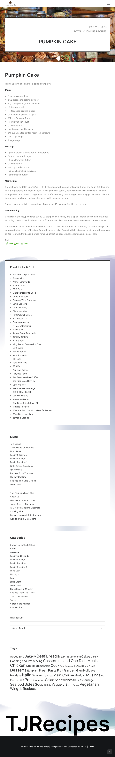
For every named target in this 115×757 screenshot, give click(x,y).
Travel (13, 600)
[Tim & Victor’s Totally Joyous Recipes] (10, 3)
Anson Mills (18, 278)
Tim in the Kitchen (19, 596)
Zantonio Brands (21, 417)
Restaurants (39, 680)
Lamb (37, 675)
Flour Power (16, 451)
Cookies (57, 665)
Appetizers (17, 656)
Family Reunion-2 (18, 462)
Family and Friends (19, 556)
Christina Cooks (20, 296)
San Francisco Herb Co (24, 381)
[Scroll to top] (109, 751)
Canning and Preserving (26, 661)
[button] (108, 3)
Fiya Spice (18, 329)
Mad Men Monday (46, 676)
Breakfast (64, 656)
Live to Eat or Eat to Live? (22, 500)
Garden (70, 670)
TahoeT (83, 747)
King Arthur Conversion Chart (27, 344)
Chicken (18, 665)
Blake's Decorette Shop (24, 292)
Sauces (78, 680)
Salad (49, 680)
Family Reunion (17, 559)
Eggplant (32, 670)
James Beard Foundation (25, 333)
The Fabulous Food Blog (22, 493)
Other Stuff (15, 484)
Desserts (14, 552)
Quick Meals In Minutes (21, 589)
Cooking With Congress (24, 300)
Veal (77, 685)
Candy (94, 656)
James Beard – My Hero (22, 504)
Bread (13, 548)
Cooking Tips (16, 511)
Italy (12, 578)
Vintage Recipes (21, 406)
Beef (41, 656)
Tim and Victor (42, 747)
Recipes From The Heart (22, 473)
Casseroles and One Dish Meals (70, 660)
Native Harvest (20, 351)
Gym (79, 670)
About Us (14, 496)
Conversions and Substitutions (25, 515)
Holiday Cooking (18, 477)
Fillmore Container (22, 326)
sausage (88, 680)
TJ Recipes (15, 444)
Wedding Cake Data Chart (23, 518)
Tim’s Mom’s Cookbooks (22, 447)
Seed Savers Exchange (24, 388)
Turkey (47, 684)
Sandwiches (64, 680)
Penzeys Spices (20, 370)
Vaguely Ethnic (63, 684)
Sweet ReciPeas (21, 399)
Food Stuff (15, 570)
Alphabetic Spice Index (24, 274)
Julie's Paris (19, 340)
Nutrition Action (20, 355)
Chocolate (33, 665)
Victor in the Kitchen (20, 603)
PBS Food (17, 366)
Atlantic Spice (19, 285)
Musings (93, 675)
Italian (28, 674)
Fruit (60, 670)
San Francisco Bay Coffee (25, 377)
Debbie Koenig (20, 307)
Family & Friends (18, 455)
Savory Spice (19, 384)
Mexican (80, 675)
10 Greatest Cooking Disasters (25, 507)
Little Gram (15, 581)
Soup (39, 684)
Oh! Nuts (17, 359)
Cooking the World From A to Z (80, 666)
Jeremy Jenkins (20, 337)
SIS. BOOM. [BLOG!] (22, 392)
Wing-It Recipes (23, 688)
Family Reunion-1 (18, 458)
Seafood (17, 684)
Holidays (14, 574)
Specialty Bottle (20, 395)
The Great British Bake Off (26, 403)
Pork (29, 679)
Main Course (63, 675)
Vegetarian (89, 684)
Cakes (85, 656)
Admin (91, 747)
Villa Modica (16, 607)
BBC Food (17, 289)
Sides (29, 684)
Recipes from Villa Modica (23, 480)
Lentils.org (18, 348)
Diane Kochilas (20, 311)
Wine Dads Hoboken (23, 414)
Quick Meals (16, 469)
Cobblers (45, 666)
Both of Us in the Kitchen (22, 545)
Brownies (76, 656)
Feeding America (21, 322)
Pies (21, 680)
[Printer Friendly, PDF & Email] (17, 243)
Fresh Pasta (48, 670)
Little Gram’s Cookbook (21, 466)
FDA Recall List (20, 318)
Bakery (30, 656)
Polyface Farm (20, 373)
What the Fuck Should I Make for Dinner (32, 410)
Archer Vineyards (21, 282)
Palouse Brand (20, 362)
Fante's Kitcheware (22, 315)
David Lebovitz (20, 304)
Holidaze (15, 675)
